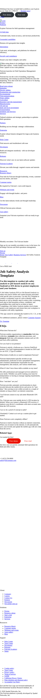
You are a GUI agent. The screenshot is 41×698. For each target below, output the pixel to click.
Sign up (2, 251)
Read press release (6, 86)
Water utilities (4, 98)
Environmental (5, 94)
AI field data (4, 32)
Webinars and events (7, 190)
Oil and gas (4, 106)
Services (3, 113)
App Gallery (9, 255)
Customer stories (5, 182)
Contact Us (8, 598)
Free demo (7, 15)
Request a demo (9, 613)
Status (6, 651)
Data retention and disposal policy (16, 680)
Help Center (4, 139)
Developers (4, 147)
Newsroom (4, 204)
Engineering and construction (10, 92)
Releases (3, 156)
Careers (7, 596)
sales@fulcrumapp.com (8, 460)
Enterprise (3, 130)
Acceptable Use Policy (12, 682)
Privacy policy (9, 672)
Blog (1, 197)
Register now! (25, 11)
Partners (3, 123)
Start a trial (8, 615)
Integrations (4, 47)
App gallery (4, 212)
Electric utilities (5, 90)
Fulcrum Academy (6, 164)
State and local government (9, 108)
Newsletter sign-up (10, 604)
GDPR (6, 676)
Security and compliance (8, 56)
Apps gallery (8, 632)
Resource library (5, 173)
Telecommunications (7, 96)
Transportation (5, 110)
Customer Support (34, 318)
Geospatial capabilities (7, 39)
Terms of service (10, 674)
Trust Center (8, 643)
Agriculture (4, 100)
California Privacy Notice (13, 678)
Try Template (4, 321)
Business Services (20, 255)
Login (2, 17)
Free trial (21, 15)
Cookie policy (9, 668)
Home (2, 255)
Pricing (6, 611)
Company (7, 594)
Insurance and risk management (11, 102)
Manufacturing (5, 104)
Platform (3, 25)
